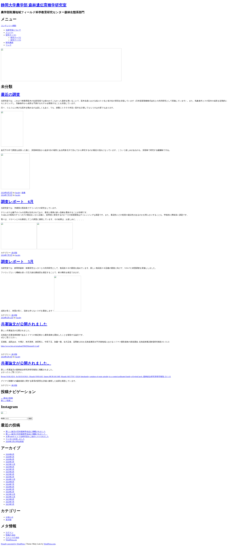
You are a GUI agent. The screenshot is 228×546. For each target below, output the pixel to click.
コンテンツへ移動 (8, 26)
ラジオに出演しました (15, 439)
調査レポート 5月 (17, 261)
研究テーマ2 (15, 38)
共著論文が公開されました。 (26, 363)
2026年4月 (10, 459)
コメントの (12, 537)
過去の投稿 (7, 398)
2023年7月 (10, 502)
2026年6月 (10, 454)
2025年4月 (10, 472)
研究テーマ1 (11, 35)
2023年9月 (10, 499)
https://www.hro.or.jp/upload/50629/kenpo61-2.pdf (20, 346)
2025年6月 (10, 467)
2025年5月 (10, 469)
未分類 (14, 253)
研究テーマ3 (15, 40)
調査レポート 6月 (17, 201)
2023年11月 (10, 497)
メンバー (9, 33)
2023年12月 (10, 494)
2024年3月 (10, 489)
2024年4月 (10, 487)
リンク (8, 45)
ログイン (9, 532)
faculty (17, 193)
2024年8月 (10, 482)
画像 (23, 193)
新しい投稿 (7, 401)
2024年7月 (10, 484)
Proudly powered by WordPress (13, 544)
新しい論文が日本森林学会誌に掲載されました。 (27, 434)
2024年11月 (10, 479)
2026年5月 (10, 457)
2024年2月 (10, 492)
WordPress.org (11, 540)
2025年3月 (10, 474)
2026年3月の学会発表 (15, 441)
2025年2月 (10, 477)
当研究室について (13, 30)
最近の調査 (10, 94)
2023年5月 (10, 504)
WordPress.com (49, 544)
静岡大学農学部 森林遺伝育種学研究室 (33, 5)
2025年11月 (10, 464)
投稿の (10, 535)
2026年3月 (10, 462)
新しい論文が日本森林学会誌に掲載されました (26, 431)
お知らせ (9, 517)
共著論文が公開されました (24, 324)
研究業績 (9, 43)
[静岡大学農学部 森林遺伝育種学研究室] (61, 80)
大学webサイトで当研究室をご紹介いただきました (27, 436)
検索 (3, 418)
